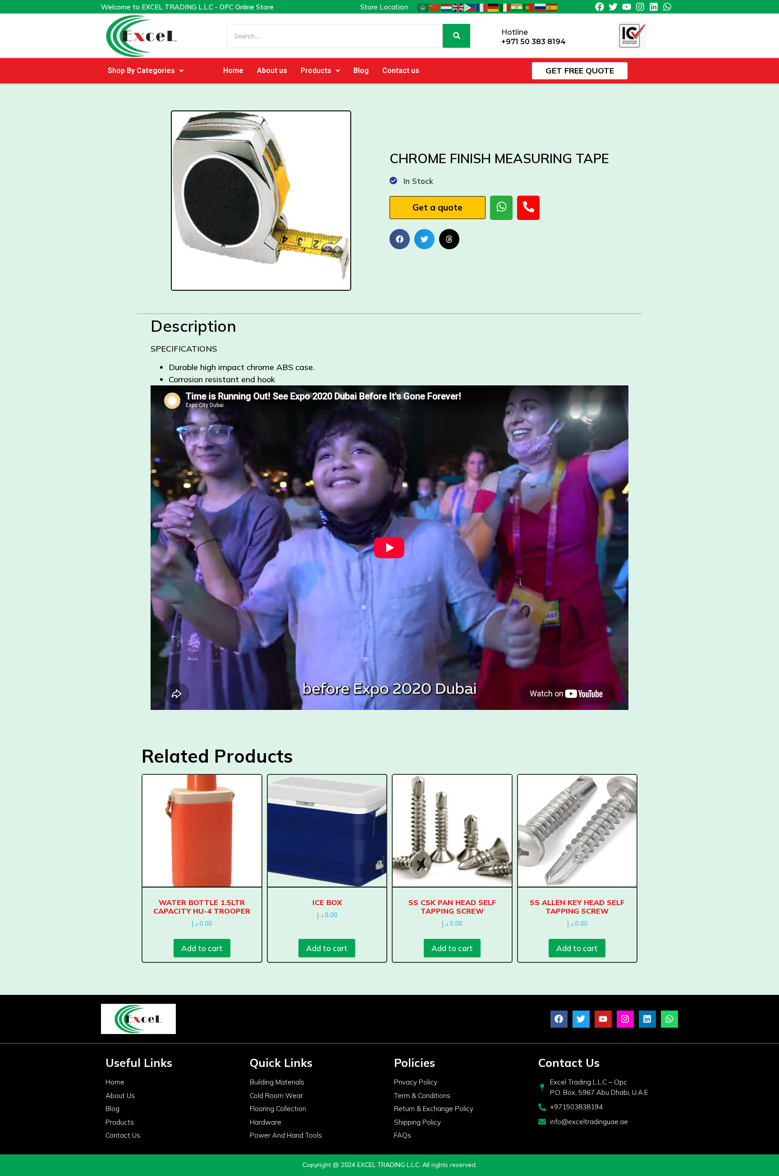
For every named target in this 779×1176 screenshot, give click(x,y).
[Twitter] (613, 7)
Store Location (384, 6)
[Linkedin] (653, 7)
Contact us (400, 70)
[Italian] (505, 6)
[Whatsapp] (667, 7)
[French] (482, 6)
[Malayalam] (517, 6)
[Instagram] (640, 7)
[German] (493, 6)
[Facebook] (599, 7)
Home (233, 70)
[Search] (456, 36)
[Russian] (540, 6)
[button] (145, 70)
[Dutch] (447, 6)
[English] (458, 6)
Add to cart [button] (202, 948)
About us (272, 70)
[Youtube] (626, 7)
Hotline (514, 32)
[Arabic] (423, 6)
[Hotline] (491, 35)
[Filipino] (470, 6)
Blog (361, 70)
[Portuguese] (529, 6)
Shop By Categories (141, 70)
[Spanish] (552, 6)
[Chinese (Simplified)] (435, 6)
